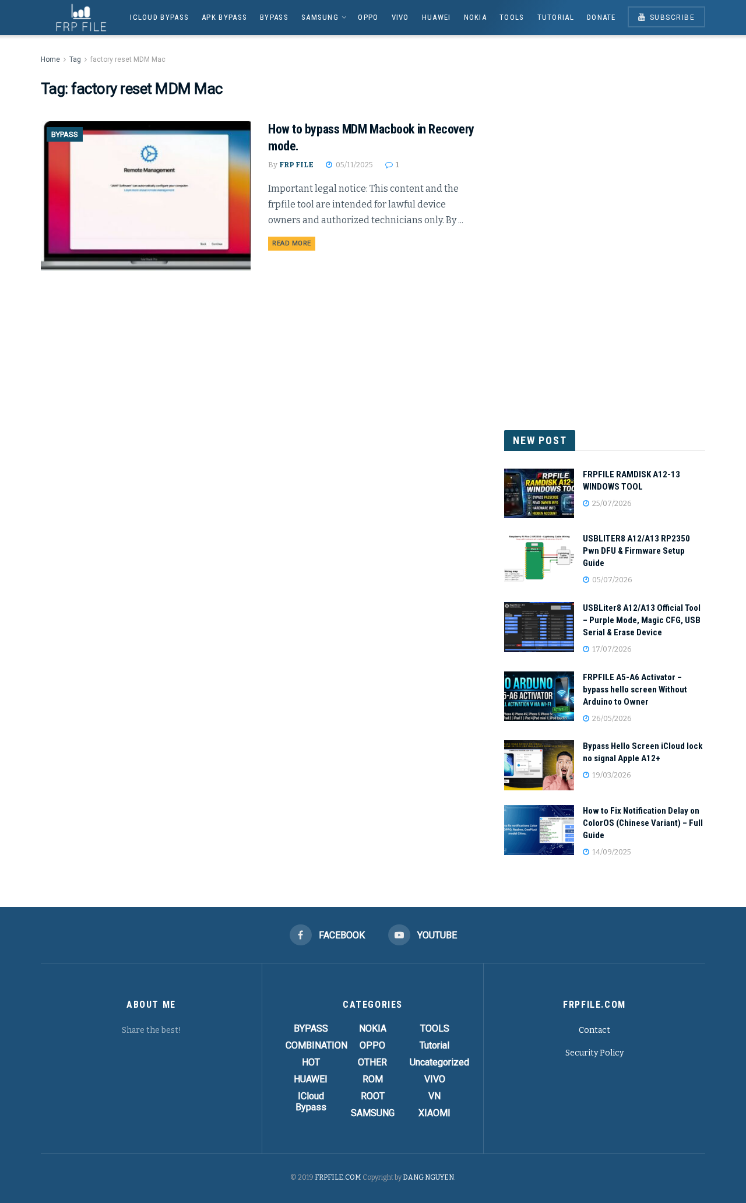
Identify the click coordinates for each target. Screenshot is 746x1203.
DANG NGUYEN (428, 1177)
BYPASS (274, 17)
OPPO (368, 17)
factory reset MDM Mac (128, 59)
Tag (75, 59)
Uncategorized (439, 1062)
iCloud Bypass (159, 17)
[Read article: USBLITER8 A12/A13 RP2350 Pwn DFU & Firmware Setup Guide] (539, 558)
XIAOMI (434, 1112)
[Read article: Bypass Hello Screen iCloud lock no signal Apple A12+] (539, 765)
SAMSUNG (320, 17)
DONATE (601, 17)
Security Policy (594, 1053)
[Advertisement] (605, 227)
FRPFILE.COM (338, 1177)
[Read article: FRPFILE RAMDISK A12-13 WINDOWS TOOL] (539, 494)
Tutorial (555, 17)
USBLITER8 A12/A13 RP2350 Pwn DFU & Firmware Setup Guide (636, 550)
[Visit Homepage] (77, 17)
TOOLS (512, 17)
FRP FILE (296, 164)
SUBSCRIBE (671, 17)
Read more (293, 243)
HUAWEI (436, 17)
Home (50, 59)
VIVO (400, 17)
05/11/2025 (353, 164)
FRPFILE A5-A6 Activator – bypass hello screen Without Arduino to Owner (635, 689)
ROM (373, 1079)
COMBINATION (316, 1045)
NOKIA (475, 17)
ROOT (373, 1096)
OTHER (372, 1062)
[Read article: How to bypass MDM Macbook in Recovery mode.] (146, 196)
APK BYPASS (224, 17)
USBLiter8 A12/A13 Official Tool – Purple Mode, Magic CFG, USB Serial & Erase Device (642, 620)
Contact (594, 1030)
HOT (311, 1062)
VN (434, 1096)
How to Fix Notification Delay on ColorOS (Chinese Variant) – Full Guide (643, 822)
